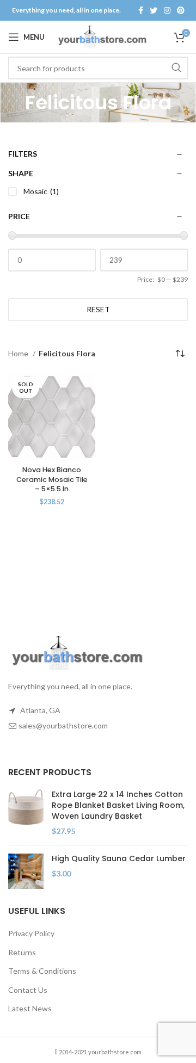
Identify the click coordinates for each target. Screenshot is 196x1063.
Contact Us (27, 989)
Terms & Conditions (42, 970)
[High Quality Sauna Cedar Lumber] (26, 871)
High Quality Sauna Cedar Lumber (119, 859)
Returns (22, 952)
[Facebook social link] (140, 10)
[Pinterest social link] (181, 10)
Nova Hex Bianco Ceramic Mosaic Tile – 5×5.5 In (52, 479)
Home (19, 353)
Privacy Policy (31, 933)
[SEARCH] (176, 68)
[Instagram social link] (167, 10)
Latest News (30, 1008)
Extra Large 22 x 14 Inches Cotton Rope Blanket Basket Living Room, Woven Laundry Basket (118, 805)
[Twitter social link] (153, 10)
